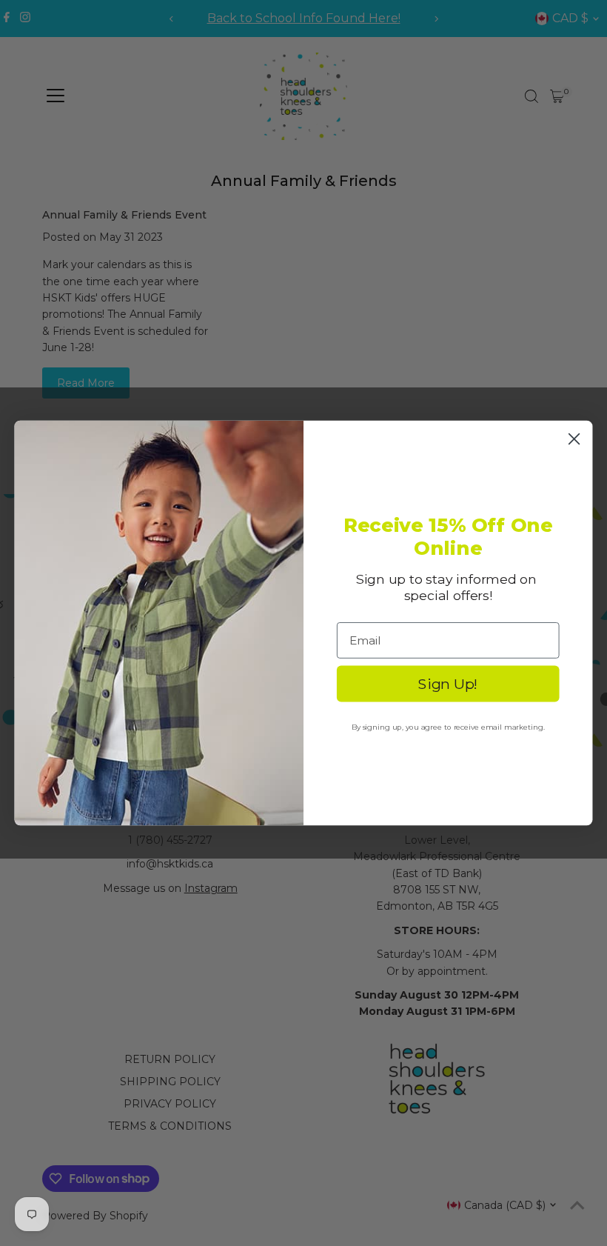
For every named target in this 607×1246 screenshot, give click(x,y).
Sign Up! (447, 683)
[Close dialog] (574, 438)
